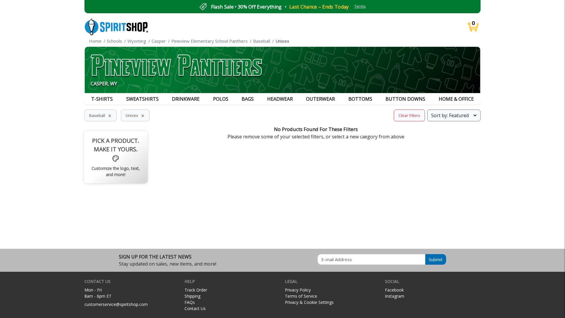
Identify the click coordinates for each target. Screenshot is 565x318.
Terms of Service (301, 296)
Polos (220, 99)
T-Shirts (102, 99)
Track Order (196, 290)
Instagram (394, 296)
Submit (436, 259)
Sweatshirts (142, 99)
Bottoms (360, 99)
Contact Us (195, 308)
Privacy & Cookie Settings (309, 302)
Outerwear (320, 99)
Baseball (100, 115)
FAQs (190, 302)
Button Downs (405, 99)
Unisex (135, 115)
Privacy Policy (298, 290)
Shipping (192, 296)
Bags (248, 99)
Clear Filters (409, 115)
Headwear (280, 99)
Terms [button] (360, 6)
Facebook (394, 290)
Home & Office (456, 99)
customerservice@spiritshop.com (116, 304)
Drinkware (186, 99)
